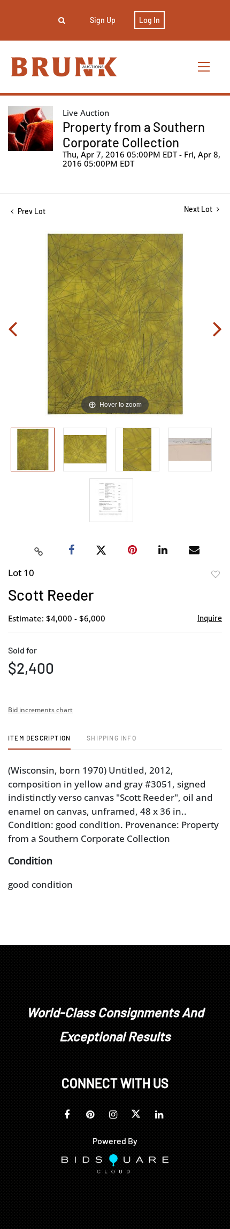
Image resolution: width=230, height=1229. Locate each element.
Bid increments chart (40, 709)
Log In (149, 20)
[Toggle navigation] (204, 66)
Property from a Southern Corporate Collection (134, 134)
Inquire (209, 618)
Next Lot (199, 209)
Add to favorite (215, 574)
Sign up (103, 20)
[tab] (39, 742)
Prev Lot (30, 211)
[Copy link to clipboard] (39, 550)
